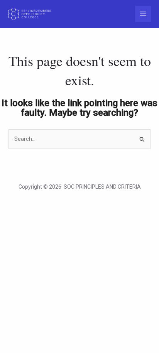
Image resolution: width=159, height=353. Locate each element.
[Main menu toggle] (143, 14)
